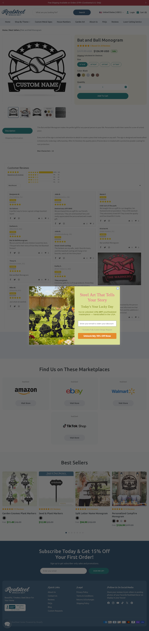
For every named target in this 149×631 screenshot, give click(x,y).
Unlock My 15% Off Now (97, 336)
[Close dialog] (118, 288)
